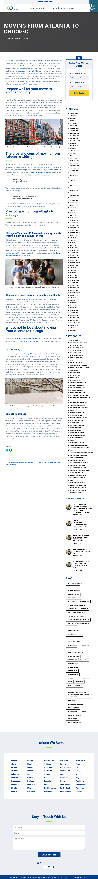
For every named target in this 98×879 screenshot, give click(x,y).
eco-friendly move (84, 601)
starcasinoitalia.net (76, 415)
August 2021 (74, 235)
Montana (47, 778)
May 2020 (73, 273)
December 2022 (74, 195)
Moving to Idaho (72, 670)
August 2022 (74, 205)
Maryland (31, 791)
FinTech (72, 440)
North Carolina (65, 767)
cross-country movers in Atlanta (29, 71)
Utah (77, 771)
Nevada (46, 784)
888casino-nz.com (75, 430)
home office (84, 609)
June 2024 (73, 150)
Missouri (47, 774)
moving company (85, 645)
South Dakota (81, 760)
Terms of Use (73, 877)
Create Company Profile (46, 2)
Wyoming (79, 791)
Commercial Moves (76, 350)
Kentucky (31, 781)
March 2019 (73, 307)
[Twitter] (49, 867)
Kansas (30, 778)
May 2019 (73, 302)
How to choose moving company (77, 612)
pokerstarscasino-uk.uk (77, 460)
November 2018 (74, 317)
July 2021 (73, 238)
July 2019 (73, 297)
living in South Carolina (75, 638)
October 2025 (74, 138)
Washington (80, 781)
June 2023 (73, 180)
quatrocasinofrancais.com (78, 417)
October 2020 (74, 260)
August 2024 (74, 145)
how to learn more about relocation (78, 619)
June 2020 (73, 270)
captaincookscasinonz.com (78, 403)
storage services (73, 718)
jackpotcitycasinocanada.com (79, 447)
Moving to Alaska (73, 663)
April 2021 (73, 245)
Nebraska (47, 781)
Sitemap (56, 877)
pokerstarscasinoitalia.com (79, 462)
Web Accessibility (83, 877)
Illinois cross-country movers (27, 339)
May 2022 (73, 213)
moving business (72, 645)
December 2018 (74, 315)
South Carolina (65, 791)
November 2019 (74, 287)
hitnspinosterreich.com (77, 388)
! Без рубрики (74, 422)
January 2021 (74, 253)
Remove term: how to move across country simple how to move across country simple (78, 695)
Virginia (79, 778)
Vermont (79, 774)
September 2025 (75, 140)
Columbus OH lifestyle (74, 590)
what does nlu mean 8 (77, 457)
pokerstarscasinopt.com (78, 467)
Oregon (62, 781)
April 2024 (73, 155)
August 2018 (74, 325)
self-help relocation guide (75, 704)
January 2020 (74, 283)
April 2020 (73, 275)
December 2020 (74, 255)
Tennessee (80, 764)
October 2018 (74, 320)
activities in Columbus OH (75, 583)
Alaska (14, 764)
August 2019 (74, 295)
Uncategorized (74, 340)
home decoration (72, 609)
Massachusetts (49, 760)
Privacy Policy (64, 877)
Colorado (14, 778)
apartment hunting (73, 587)
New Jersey (48, 791)
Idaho (29, 764)
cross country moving (74, 598)
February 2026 (74, 128)
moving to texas (72, 678)
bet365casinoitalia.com (77, 477)
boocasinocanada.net (77, 472)
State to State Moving (77, 358)
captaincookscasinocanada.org (80, 398)
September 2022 (75, 203)
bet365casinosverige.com (78, 485)
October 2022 (74, 200)
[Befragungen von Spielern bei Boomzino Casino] (69, 552)
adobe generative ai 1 (76, 492)
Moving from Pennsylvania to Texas (49, 462)
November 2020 (74, 258)
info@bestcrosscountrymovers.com (50, 863)
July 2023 (73, 178)
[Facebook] (45, 867)
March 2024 (73, 158)
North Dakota (65, 771)
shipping (83, 711)
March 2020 (73, 278)
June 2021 (73, 240)
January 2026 (74, 130)
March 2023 (73, 188)
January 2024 (74, 163)
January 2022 (74, 223)
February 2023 (74, 190)
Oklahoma (64, 778)
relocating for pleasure (75, 689)
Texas (78, 767)
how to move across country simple (78, 623)
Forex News (73, 410)
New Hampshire (50, 788)
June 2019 (73, 300)
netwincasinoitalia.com (77, 413)
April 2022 (73, 215)
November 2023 (74, 168)
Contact (54, 8)
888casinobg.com (75, 427)
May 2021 (73, 243)
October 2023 (74, 170)
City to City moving (76, 363)
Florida (14, 788)
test (71, 450)
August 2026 (74, 113)
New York (63, 764)
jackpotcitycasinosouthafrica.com (81, 452)
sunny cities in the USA (74, 722)
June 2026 (73, 118)
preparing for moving (74, 685)
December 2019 (74, 285)
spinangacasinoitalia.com (78, 490)
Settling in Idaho (72, 711)
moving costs (72, 649)
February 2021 (74, 250)
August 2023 (74, 175)
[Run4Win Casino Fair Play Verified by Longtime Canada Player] (69, 564)
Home (32, 8)
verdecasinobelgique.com (78, 383)
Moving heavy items (73, 656)
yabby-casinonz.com (76, 437)
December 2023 (74, 165)
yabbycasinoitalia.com (77, 442)
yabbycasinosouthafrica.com (79, 445)
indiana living (71, 627)
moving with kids (85, 678)
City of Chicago (31, 354)
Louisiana (31, 784)
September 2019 (75, 292)
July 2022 (73, 208)
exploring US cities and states (76, 605)
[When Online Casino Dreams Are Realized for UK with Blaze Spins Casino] (69, 537)
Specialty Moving (75, 353)
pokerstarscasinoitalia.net (78, 408)
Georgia (14, 791)
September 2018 (75, 322)
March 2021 (73, 248)
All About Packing (76, 345)
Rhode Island (65, 788)
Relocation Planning (76, 355)
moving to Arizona (73, 667)
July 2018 (73, 327)
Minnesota (48, 767)
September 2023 (75, 173)
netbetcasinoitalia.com (77, 482)
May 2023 (73, 183)
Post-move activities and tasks (79, 368)
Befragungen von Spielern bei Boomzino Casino (82, 551)
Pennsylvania (65, 784)
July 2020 (73, 268)
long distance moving (74, 641)
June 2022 (73, 210)
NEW (71, 480)
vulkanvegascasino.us (77, 385)
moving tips (83, 660)
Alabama (14, 760)
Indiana (30, 771)
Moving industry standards (78, 365)
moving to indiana (73, 674)
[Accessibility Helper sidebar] (94, 6)
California (15, 774)
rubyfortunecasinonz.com (78, 455)
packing (70, 681)
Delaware (15, 784)
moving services (72, 660)
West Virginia (81, 784)
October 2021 (74, 230)
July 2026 (73, 115)
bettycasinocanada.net (77, 393)
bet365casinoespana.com (78, 475)
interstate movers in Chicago (38, 172)
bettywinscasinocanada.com (79, 395)
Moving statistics (75, 373)
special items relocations (75, 715)
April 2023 (73, 185)
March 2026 (73, 125)
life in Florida (72, 634)
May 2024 (73, 153)
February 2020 (74, 280)
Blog (47, 8)
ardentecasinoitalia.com (78, 487)
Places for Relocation (77, 348)
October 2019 (74, 290)
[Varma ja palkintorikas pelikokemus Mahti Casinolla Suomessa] (69, 523)
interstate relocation (74, 630)
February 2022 (74, 220)
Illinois (30, 767)
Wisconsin (80, 788)
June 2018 (73, 330)
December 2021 (74, 225)
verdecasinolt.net (76, 380)
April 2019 (73, 305)
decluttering (71, 601)
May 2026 (73, 120)
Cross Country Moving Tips (78, 343)
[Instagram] (53, 867)
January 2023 (74, 193)
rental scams (74, 378)
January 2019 (74, 312)
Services (39, 8)
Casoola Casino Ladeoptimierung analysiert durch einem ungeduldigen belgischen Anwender (82, 508)
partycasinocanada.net (77, 435)
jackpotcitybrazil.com (77, 405)
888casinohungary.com (77, 432)
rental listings (75, 375)
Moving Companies (67, 8)
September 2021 (75, 233)
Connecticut (15, 781)
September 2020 (75, 263)
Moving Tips (74, 370)
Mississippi (48, 771)
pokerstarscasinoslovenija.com (80, 470)
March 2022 (73, 218)
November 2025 (74, 135)
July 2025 (73, 143)
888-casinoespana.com (77, 425)
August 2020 (74, 265)
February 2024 (74, 160)
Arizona (14, 767)
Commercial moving (73, 594)
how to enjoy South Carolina (76, 616)
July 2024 (73, 148)
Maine (29, 788)
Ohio (61, 774)
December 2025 (74, 133)
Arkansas (15, 771)
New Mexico (64, 760)
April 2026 (73, 123)
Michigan (47, 764)
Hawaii (30, 760)
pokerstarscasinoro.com (78, 465)
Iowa (29, 774)
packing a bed (79, 681)
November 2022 (74, 198)
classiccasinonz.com (76, 420)
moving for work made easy (76, 652)
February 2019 (74, 310)
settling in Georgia (73, 708)
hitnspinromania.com (77, 390)
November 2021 (74, 228)
